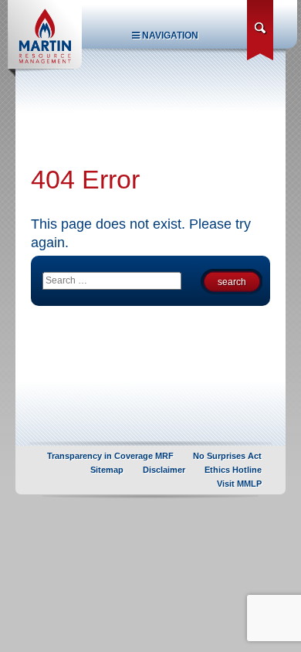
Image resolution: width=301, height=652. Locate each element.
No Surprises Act (227, 455)
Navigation (169, 35)
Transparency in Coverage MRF (110, 455)
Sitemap (106, 469)
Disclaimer (164, 469)
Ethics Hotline (233, 469)
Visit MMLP (239, 483)
